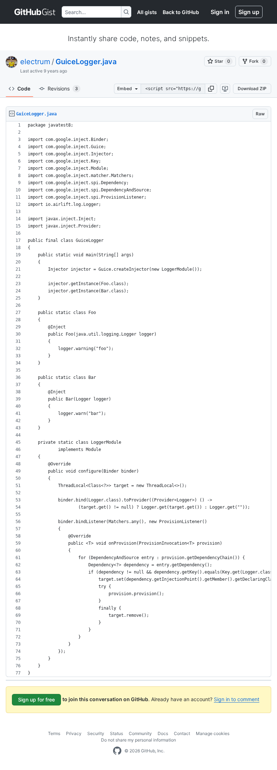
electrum (35, 61)
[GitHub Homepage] (117, 751)
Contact (182, 733)
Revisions (63, 88)
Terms (54, 733)
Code (23, 88)
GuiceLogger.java (86, 61)
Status (116, 733)
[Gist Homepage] (35, 12)
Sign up (248, 12)
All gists (147, 12)
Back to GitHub (181, 12)
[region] (138, 399)
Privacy (74, 733)
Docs (163, 733)
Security (95, 733)
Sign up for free (36, 699)
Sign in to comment (236, 699)
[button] (211, 89)
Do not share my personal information (138, 740)
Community (140, 733)
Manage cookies (212, 733)
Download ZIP (252, 88)
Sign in (220, 12)
